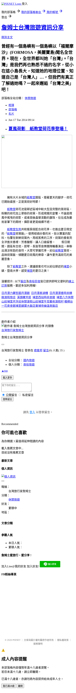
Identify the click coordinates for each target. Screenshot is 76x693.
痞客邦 (38, 350)
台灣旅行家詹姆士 (12, 330)
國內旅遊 (29, 360)
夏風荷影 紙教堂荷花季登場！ (38, 128)
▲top (4, 370)
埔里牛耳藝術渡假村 (51, 301)
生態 (18, 229)
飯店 (23, 281)
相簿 (11, 105)
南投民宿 (34, 281)
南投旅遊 (29, 364)
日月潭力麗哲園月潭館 (15, 293)
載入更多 (7, 377)
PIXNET (17, 640)
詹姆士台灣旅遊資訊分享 (32, 27)
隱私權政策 (63, 640)
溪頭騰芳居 (24, 297)
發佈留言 (7, 399)
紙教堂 (31, 197)
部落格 (12, 109)
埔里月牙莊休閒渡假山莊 (22, 301)
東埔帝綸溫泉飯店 (46, 305)
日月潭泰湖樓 (39, 293)
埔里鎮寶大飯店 (25, 305)
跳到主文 (7, 37)
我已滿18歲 (8, 686)
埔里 (66, 266)
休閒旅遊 (30, 98)
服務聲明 (38, 643)
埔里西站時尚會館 (44, 297)
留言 (46, 350)
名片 (11, 113)
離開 (20, 686)
